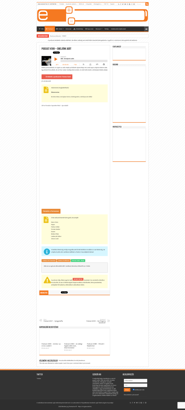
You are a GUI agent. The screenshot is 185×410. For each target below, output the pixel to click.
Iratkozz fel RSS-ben (63, 260)
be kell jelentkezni (79, 360)
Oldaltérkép (79, 29)
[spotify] (134, 4)
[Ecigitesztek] (92, 16)
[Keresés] (147, 4)
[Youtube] (125, 4)
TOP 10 (106, 4)
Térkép (106, 29)
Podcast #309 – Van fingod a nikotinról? (96, 321)
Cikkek (60, 29)
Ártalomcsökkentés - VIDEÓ (58, 36)
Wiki (42, 29)
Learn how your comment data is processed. (76, 363)
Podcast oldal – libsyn (78, 260)
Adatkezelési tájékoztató (118, 29)
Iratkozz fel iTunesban (49, 260)
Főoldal (62, 4)
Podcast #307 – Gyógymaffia (53, 320)
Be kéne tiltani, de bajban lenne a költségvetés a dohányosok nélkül (71, 97)
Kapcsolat (90, 29)
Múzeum (98, 29)
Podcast (50, 29)
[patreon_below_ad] (74, 308)
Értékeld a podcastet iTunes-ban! (58, 77)
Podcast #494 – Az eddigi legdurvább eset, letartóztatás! (73, 346)
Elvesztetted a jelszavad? (131, 395)
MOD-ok (81, 4)
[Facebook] (120, 4)
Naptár (112, 4)
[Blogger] (130, 4)
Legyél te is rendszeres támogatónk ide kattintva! (122, 40)
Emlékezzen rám (139, 390)
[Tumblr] (127, 4)
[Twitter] (123, 4)
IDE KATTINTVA (78, 279)
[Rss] (119, 4)
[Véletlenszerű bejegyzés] (146, 28)
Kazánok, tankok (71, 4)
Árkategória (97, 4)
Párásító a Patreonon (51, 211)
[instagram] (132, 4)
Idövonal (68, 29)
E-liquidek (89, 4)
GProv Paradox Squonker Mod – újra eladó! (55, 105)
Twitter (40, 374)
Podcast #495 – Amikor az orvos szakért (51, 345)
